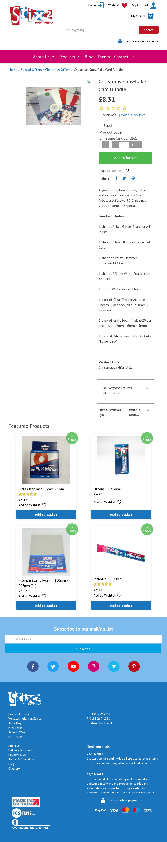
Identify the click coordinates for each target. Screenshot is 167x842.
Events (104, 56)
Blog (89, 56)
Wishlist (114, 5)
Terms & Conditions (21, 759)
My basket (143, 15)
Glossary (14, 768)
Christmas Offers (57, 69)
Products (67, 56)
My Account (140, 5)
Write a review (133, 114)
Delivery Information (21, 750)
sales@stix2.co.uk (99, 723)
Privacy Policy (17, 755)
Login (92, 5)
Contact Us (124, 56)
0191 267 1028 (98, 719)
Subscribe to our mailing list (83, 629)
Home (12, 69)
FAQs (11, 764)
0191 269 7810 (99, 714)
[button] (115, 170)
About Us (41, 56)
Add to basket (125, 157)
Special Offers (31, 69)
